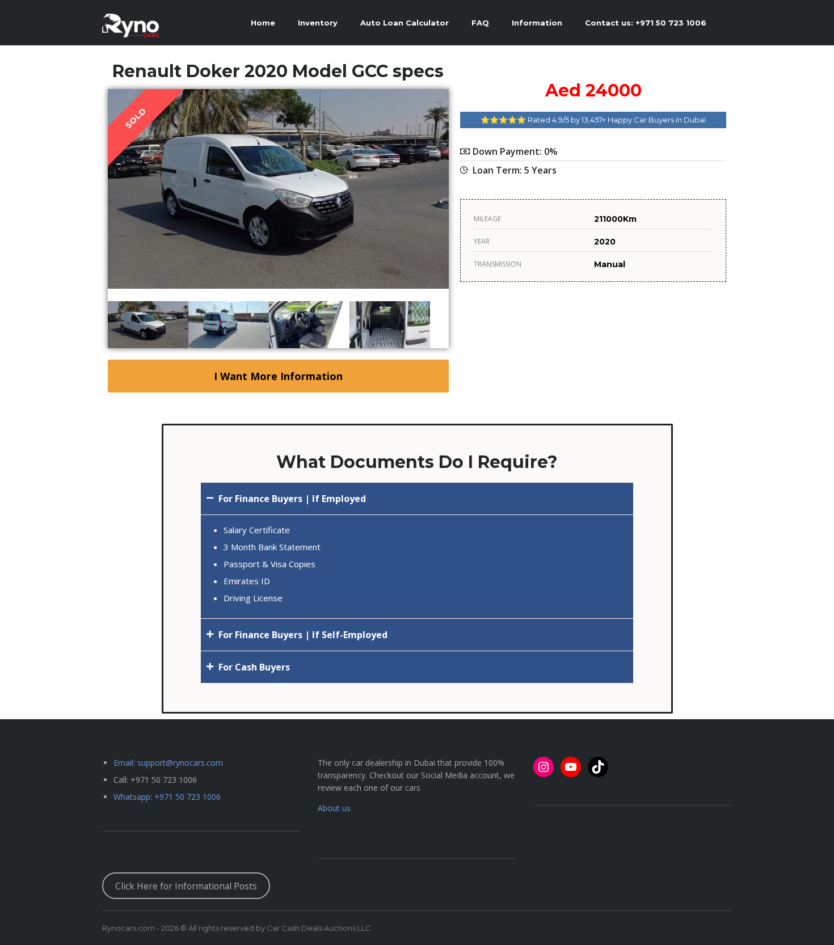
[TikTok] (598, 767)
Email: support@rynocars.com (168, 762)
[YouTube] (571, 767)
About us (334, 808)
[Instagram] (543, 767)
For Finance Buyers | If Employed (292, 498)
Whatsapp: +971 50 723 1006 (167, 796)
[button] (417, 498)
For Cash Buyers (254, 667)
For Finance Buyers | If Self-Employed (302, 634)
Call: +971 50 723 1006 (155, 779)
